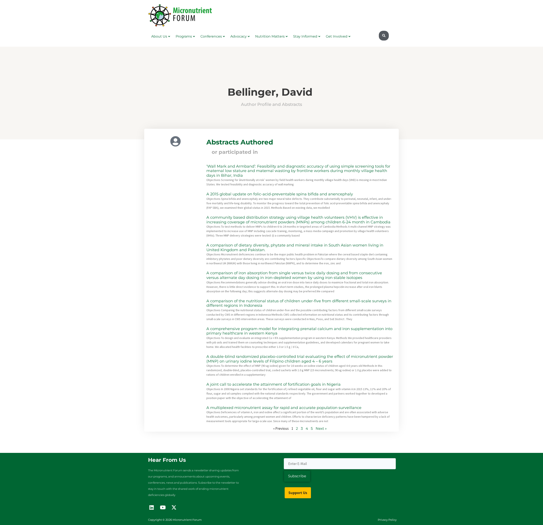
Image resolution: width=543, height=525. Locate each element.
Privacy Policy (387, 519)
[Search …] (384, 36)
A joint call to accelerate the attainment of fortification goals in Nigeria (273, 384)
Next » (321, 428)
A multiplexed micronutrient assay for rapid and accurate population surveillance (283, 407)
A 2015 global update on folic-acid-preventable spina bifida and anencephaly (279, 194)
